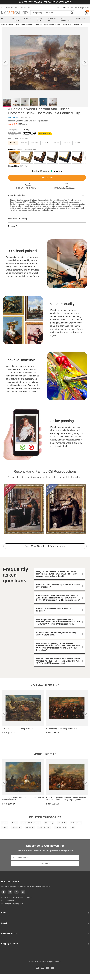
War (72, 827)
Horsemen (29, 827)
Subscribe (45, 864)
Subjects (27, 18)
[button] (5, 62)
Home (3, 25)
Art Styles (15, 19)
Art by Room (39, 19)
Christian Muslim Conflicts (31, 823)
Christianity (49, 823)
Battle (14, 823)
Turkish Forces (61, 827)
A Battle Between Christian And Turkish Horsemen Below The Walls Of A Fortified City (50, 25)
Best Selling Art (65, 19)
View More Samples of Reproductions (45, 546)
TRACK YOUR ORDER (64, 8)
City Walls (62, 823)
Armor (5, 823)
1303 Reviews (22, 124)
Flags (4, 827)
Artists (5, 18)
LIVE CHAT (27, 8)
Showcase (80, 18)
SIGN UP (78, 8)
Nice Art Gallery (15, 13)
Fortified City (16, 827)
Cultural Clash (76, 823)
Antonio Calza (12, 25)
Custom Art (52, 19)
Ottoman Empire (44, 827)
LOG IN (86, 8)
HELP (17, 8)
